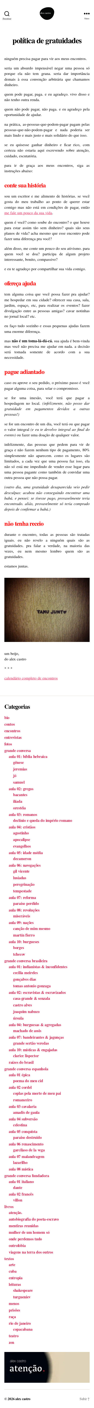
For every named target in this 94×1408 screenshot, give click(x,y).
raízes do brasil (21, 1062)
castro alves (22, 1005)
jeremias (20, 769)
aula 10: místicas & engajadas (33, 1050)
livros (8, 1206)
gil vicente (21, 871)
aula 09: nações (21, 922)
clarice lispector (26, 1055)
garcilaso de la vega (29, 1150)
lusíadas (19, 878)
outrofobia (17, 1245)
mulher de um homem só (29, 1232)
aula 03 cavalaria (22, 1106)
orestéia (19, 808)
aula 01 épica (19, 1075)
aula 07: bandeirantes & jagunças (36, 1037)
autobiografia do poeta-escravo (34, 1219)
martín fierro (24, 935)
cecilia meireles (25, 972)
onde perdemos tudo (25, 1239)
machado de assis (27, 1030)
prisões (14, 1310)
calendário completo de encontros (31, 678)
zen (11, 1342)
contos (9, 724)
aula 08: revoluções (24, 910)
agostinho (21, 833)
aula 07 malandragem (26, 1156)
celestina (20, 1125)
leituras (15, 1284)
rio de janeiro (20, 1323)
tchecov (19, 954)
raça (12, 1316)
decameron (22, 858)
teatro (13, 1336)
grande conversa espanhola (26, 1069)
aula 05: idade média (26, 852)
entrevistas (13, 737)
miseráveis (21, 916)
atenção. (15, 1212)
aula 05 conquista (23, 1131)
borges (18, 947)
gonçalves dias (24, 979)
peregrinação (24, 884)
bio (6, 717)
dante (17, 1187)
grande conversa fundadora (26, 1175)
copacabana (22, 1329)
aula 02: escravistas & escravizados (37, 992)
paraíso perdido (26, 903)
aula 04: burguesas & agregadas (35, 1024)
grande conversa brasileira (25, 961)
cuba (13, 1271)
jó (14, 775)
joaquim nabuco (26, 1011)
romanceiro (22, 1100)
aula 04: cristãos (22, 827)
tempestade (22, 891)
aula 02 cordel (20, 1087)
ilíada (17, 801)
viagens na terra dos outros (31, 1252)
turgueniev (21, 1297)
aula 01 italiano (21, 1181)
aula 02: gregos (21, 789)
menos (14, 1303)
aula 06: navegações (25, 865)
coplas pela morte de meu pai (37, 1093)
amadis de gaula (26, 1112)
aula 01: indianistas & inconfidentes (38, 966)
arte (12, 1264)
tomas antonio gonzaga (31, 986)
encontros (12, 731)
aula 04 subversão (23, 1119)
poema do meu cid (28, 1081)
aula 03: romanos (23, 814)
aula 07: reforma (22, 897)
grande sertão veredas (31, 1043)
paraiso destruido (27, 1137)
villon (17, 1200)
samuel (18, 782)
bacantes (20, 794)
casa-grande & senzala (31, 998)
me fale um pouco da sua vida (28, 212)
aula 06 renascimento (26, 1144)
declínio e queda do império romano (42, 820)
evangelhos (22, 846)
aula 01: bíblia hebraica (28, 756)
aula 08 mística (21, 1169)
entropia (16, 1278)
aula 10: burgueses (24, 941)
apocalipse (21, 839)
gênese (18, 762)
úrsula (18, 1018)
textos (9, 1258)
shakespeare (23, 1290)
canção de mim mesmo (31, 928)
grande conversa (17, 750)
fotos (8, 744)
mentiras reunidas (23, 1226)
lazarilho (20, 1162)
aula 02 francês (21, 1194)
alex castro (22, 1398)
